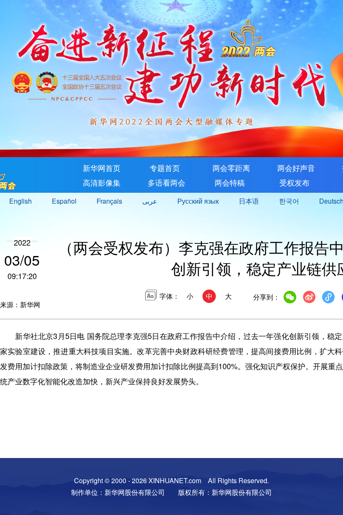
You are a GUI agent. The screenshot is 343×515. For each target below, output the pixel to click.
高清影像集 (101, 182)
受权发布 (293, 182)
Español (64, 201)
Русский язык (198, 201)
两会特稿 (228, 182)
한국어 (289, 201)
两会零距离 (231, 167)
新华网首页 (101, 167)
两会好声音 (296, 167)
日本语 (249, 201)
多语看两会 (166, 182)
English (20, 201)
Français (109, 201)
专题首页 (164, 167)
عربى (149, 201)
